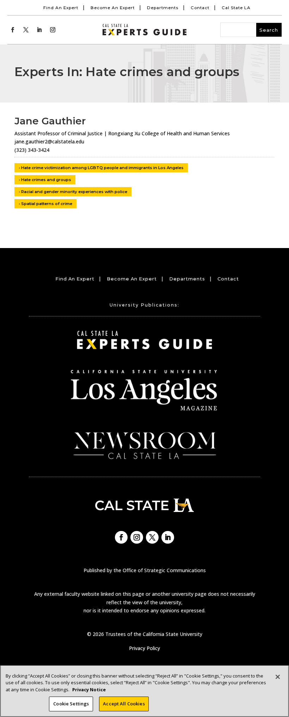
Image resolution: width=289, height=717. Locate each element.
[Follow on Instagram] (53, 30)
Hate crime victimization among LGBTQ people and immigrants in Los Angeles (102, 167)
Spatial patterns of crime (46, 203)
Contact (200, 7)
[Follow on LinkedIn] (39, 30)
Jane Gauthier (50, 121)
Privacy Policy (144, 648)
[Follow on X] (26, 30)
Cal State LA (236, 7)
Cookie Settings (71, 703)
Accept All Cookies (123, 703)
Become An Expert (113, 7)
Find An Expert (60, 7)
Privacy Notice (89, 689)
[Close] (277, 677)
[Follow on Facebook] (12, 30)
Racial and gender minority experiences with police (74, 191)
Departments (162, 7)
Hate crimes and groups (46, 179)
